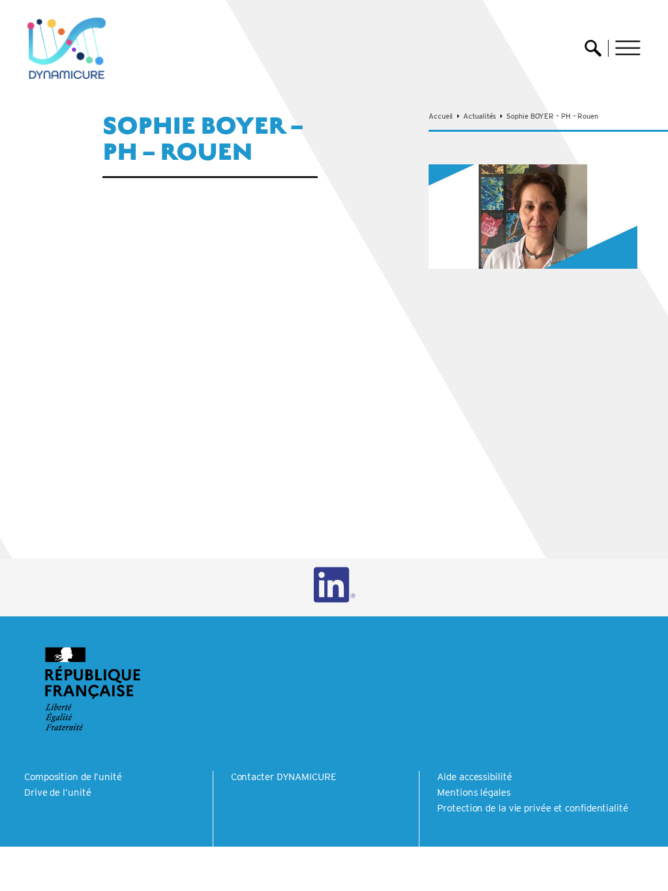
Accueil (441, 116)
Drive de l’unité (57, 792)
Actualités (479, 116)
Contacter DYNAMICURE (284, 777)
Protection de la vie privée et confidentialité (532, 808)
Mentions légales (473, 792)
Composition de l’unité (73, 777)
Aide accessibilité (474, 777)
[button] (628, 48)
